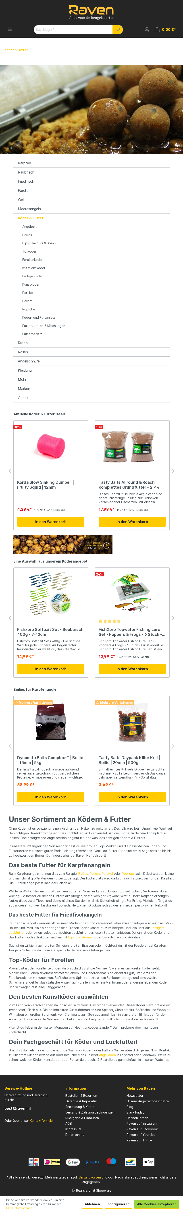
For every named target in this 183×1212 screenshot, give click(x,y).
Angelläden (107, 1055)
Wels (21, 199)
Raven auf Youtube (141, 1135)
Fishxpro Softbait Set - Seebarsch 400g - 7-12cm (50, 632)
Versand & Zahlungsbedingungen (89, 1112)
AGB (68, 1123)
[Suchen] (117, 29)
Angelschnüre (29, 361)
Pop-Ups (28, 309)
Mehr (22, 379)
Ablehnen (92, 1204)
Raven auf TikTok (139, 1140)
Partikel (27, 293)
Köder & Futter (31, 218)
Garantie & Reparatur (81, 1101)
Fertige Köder (32, 276)
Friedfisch (26, 181)
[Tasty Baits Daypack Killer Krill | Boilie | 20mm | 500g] (132, 721)
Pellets (27, 301)
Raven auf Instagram (142, 1123)
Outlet (23, 398)
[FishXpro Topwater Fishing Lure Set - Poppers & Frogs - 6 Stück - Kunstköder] (132, 593)
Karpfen (24, 163)
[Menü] (9, 29)
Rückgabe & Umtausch (82, 1118)
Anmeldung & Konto (80, 1107)
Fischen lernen (137, 1118)
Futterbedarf (32, 334)
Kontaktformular (42, 1120)
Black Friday (135, 1112)
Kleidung (25, 370)
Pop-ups (128, 873)
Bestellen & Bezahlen (81, 1095)
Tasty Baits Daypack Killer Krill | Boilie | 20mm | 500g (129, 760)
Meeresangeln (29, 209)
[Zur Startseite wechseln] (91, 12)
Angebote (29, 226)
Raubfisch (26, 172)
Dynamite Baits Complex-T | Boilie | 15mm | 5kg (50, 760)
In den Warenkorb (51, 521)
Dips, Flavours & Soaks (39, 243)
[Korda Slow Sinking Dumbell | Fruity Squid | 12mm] (50, 446)
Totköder (29, 251)
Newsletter (135, 1095)
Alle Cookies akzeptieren (157, 1204)
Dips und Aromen (81, 937)
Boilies (27, 235)
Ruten (23, 343)
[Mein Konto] (147, 29)
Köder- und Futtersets (39, 317)
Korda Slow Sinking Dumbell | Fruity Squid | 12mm (45, 485)
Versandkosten (90, 1177)
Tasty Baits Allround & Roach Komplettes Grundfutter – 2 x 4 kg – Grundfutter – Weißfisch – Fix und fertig (132, 485)
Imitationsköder (33, 268)
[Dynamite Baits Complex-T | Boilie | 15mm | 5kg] (50, 721)
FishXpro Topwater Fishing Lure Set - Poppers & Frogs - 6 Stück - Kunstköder (130, 632)
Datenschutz (75, 1135)
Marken (24, 388)
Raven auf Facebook (142, 1129)
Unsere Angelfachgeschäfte (148, 1101)
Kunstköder (31, 284)
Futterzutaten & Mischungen (43, 326)
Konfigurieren (118, 1204)
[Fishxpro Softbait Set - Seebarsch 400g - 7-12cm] (50, 593)
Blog (130, 1107)
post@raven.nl (17, 1108)
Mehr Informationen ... (20, 1208)
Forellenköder (32, 260)
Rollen (23, 352)
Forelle (23, 190)
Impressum (73, 1129)
